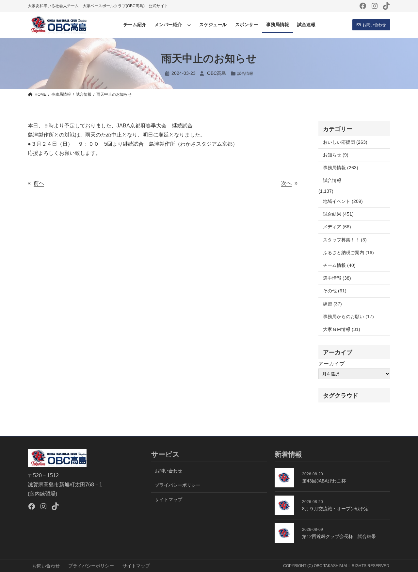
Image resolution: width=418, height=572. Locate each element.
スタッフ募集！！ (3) (345, 239)
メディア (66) (337, 226)
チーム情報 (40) (339, 265)
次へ (286, 183)
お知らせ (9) (335, 154)
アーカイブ (331, 364)
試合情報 (245, 73)
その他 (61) (334, 290)
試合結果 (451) (338, 214)
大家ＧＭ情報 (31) (341, 329)
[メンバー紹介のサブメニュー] (189, 25)
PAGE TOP (403, 549)
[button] (371, 24)
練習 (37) (332, 303)
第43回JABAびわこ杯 (324, 480)
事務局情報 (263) (340, 167)
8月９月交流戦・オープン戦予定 (335, 508)
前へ (39, 183)
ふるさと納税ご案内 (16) (348, 252)
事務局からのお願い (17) (348, 316)
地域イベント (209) (343, 201)
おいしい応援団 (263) (345, 142)
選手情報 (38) (337, 278)
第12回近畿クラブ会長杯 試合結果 (339, 536)
